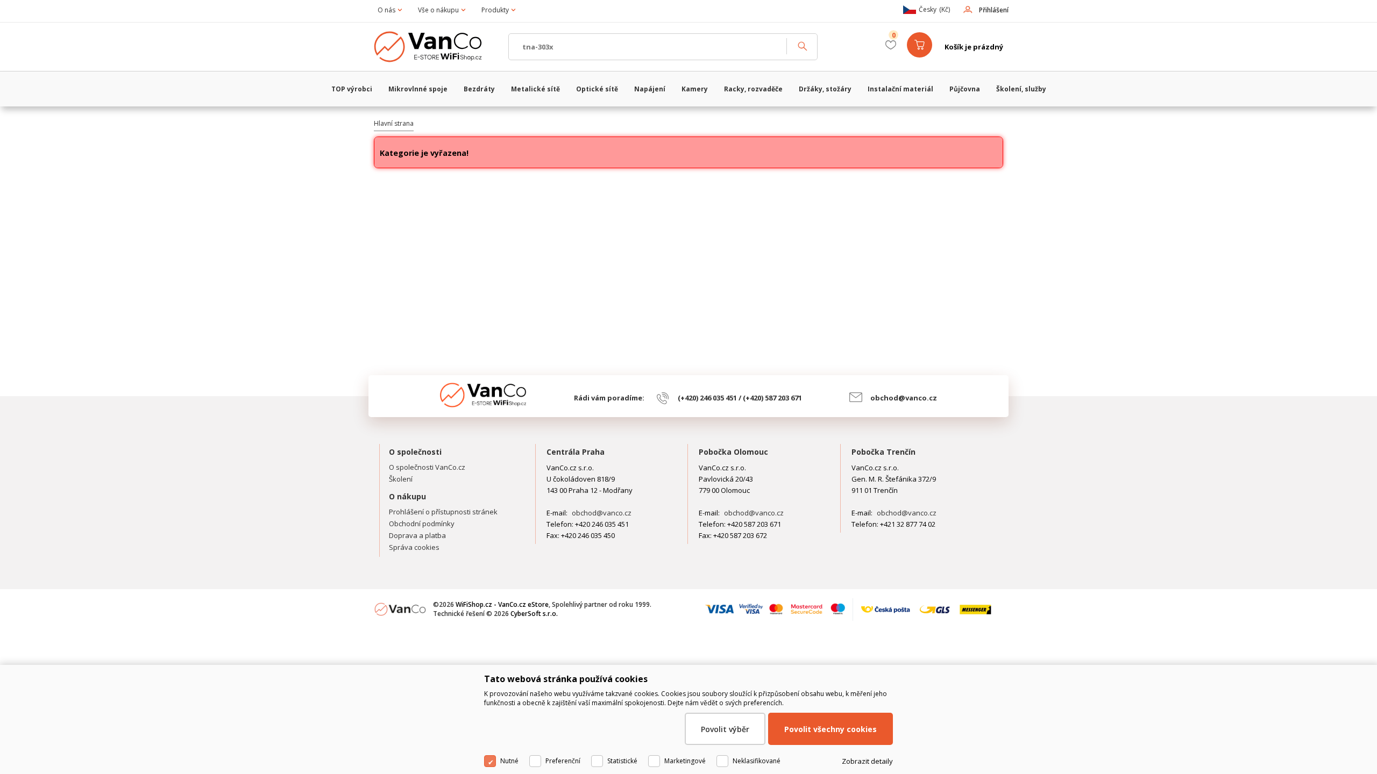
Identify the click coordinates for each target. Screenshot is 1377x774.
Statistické (622, 760)
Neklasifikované (756, 760)
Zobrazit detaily (867, 761)
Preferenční (562, 760)
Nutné (509, 760)
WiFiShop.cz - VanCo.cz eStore (436, 47)
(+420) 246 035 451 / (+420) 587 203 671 (740, 398)
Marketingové (685, 760)
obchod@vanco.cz (903, 398)
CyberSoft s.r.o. (534, 613)
